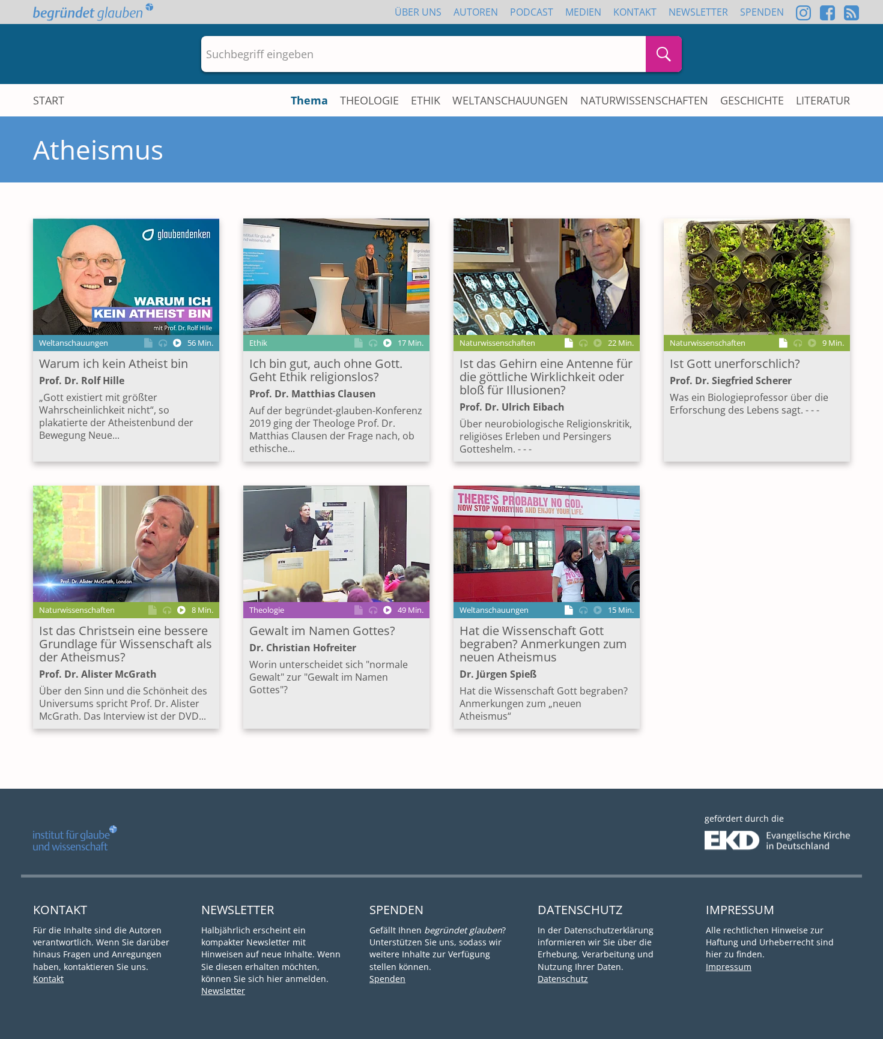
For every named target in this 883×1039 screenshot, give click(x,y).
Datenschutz (563, 978)
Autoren (476, 12)
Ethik (425, 100)
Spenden (762, 12)
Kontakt (635, 12)
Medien (583, 12)
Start (48, 100)
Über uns (418, 12)
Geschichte (752, 100)
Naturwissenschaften (644, 100)
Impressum (728, 966)
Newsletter (698, 12)
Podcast (531, 12)
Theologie (369, 100)
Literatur (823, 100)
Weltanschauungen (510, 100)
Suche (664, 54)
